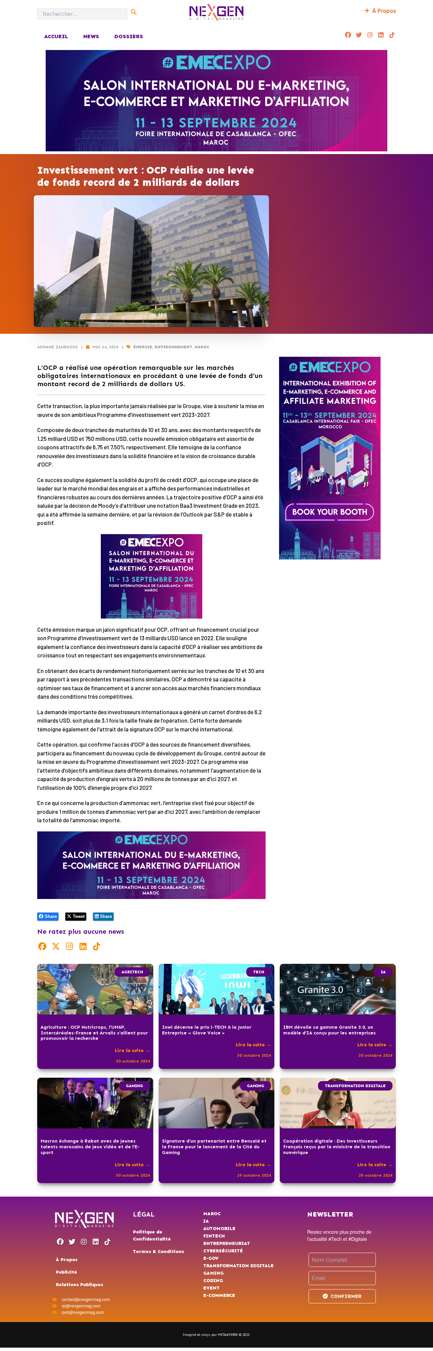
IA (383, 972)
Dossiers (128, 36)
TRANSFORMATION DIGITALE (355, 1085)
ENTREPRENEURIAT (226, 1243)
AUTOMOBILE (219, 1228)
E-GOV (211, 1258)
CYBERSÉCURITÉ (223, 1251)
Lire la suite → (132, 1050)
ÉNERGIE (142, 347)
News (91, 36)
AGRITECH (132, 972)
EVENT (211, 1288)
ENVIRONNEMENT (173, 347)
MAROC (202, 347)
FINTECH (214, 1236)
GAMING (134, 1085)
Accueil (56, 36)
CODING (213, 1280)
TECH (258, 972)
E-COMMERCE (219, 1295)
